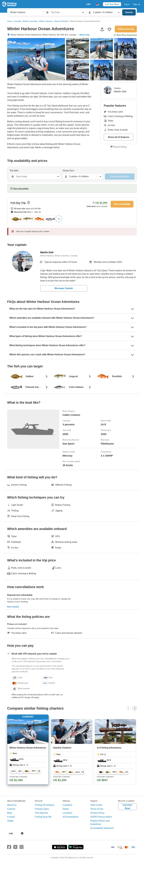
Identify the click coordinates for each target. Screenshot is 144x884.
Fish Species (41, 813)
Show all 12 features (118, 137)
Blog (9, 813)
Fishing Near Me (43, 817)
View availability (122, 204)
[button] (72, 211)
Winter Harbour (46, 21)
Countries (67, 805)
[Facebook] (9, 847)
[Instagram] (21, 847)
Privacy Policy (97, 813)
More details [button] (13, 607)
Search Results (61, 21)
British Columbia (30, 21)
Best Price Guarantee (127, 35)
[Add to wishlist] (109, 29)
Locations (67, 813)
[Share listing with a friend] (102, 29)
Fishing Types (42, 809)
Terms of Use (96, 809)
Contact (11, 817)
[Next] (134, 708)
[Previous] (128, 708)
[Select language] (97, 4)
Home (10, 21)
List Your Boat (112, 4)
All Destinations (70, 817)
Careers (11, 809)
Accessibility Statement (101, 828)
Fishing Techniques (44, 805)
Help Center (96, 805)
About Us (11, 805)
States (66, 809)
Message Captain (64, 288)
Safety (10, 821)
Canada (17, 21)
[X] (15, 847)
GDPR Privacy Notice (101, 817)
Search (129, 12)
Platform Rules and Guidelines (99, 822)
